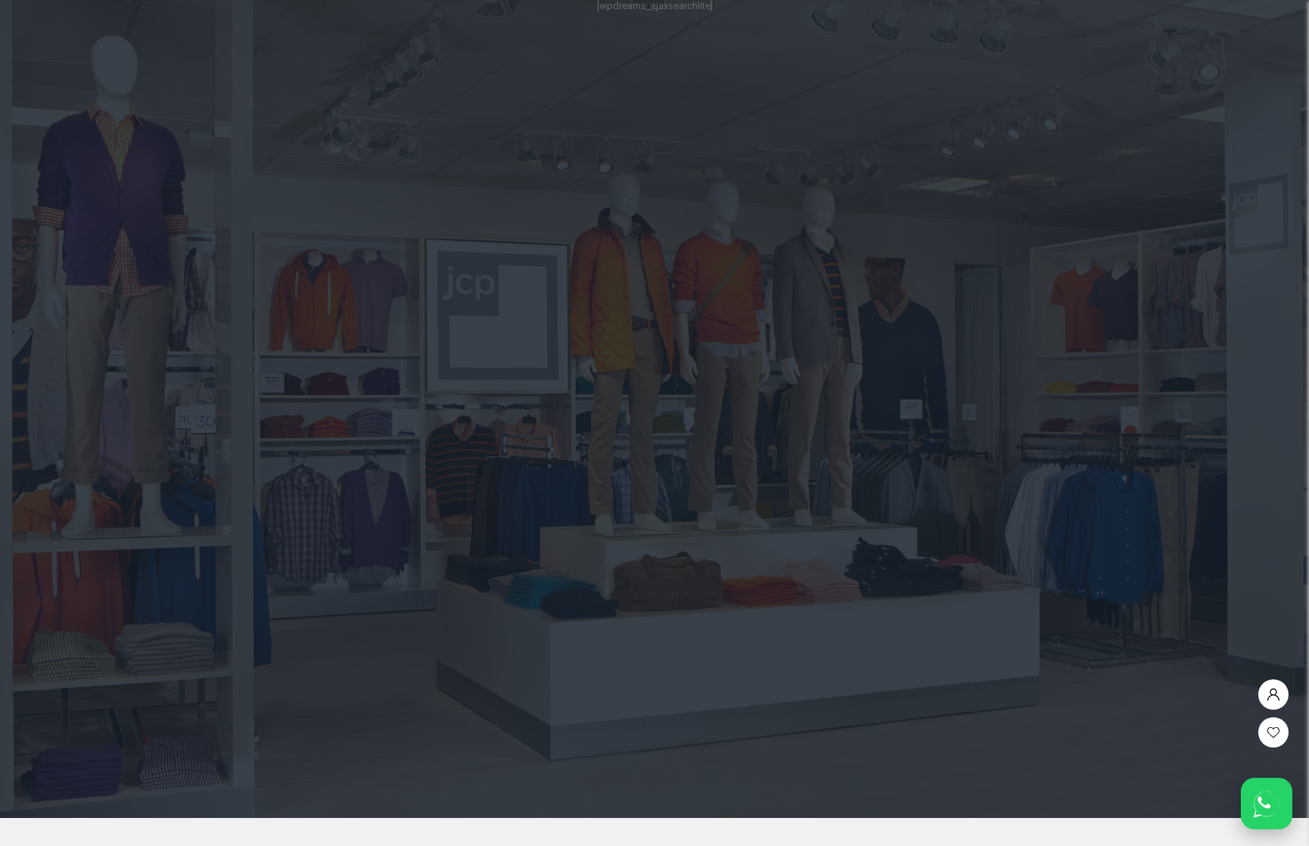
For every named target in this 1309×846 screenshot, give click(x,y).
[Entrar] (1273, 690)
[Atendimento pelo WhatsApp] (1266, 803)
